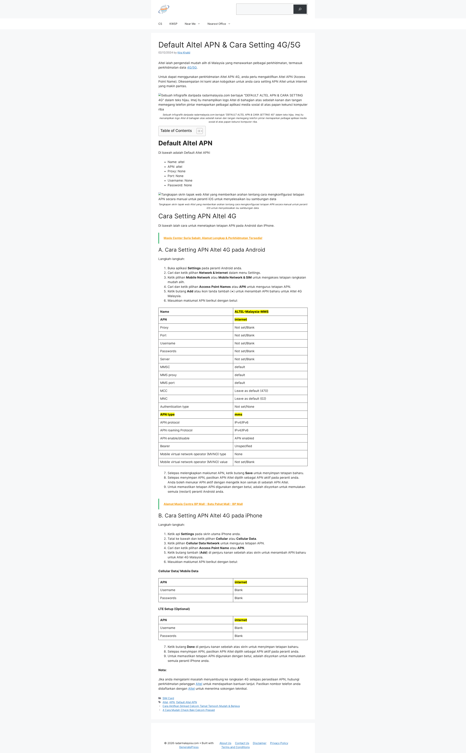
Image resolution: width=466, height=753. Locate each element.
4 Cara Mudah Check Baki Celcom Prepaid (189, 710)
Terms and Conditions (235, 747)
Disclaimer (259, 743)
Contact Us (242, 743)
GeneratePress (189, 747)
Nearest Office (217, 23)
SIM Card (168, 698)
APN (172, 702)
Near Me (190, 23)
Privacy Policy (279, 743)
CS (160, 23)
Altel (199, 684)
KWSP (173, 23)
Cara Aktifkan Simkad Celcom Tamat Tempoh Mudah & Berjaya (201, 706)
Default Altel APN (186, 702)
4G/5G (192, 67)
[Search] (300, 9)
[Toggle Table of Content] (198, 131)
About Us (225, 743)
